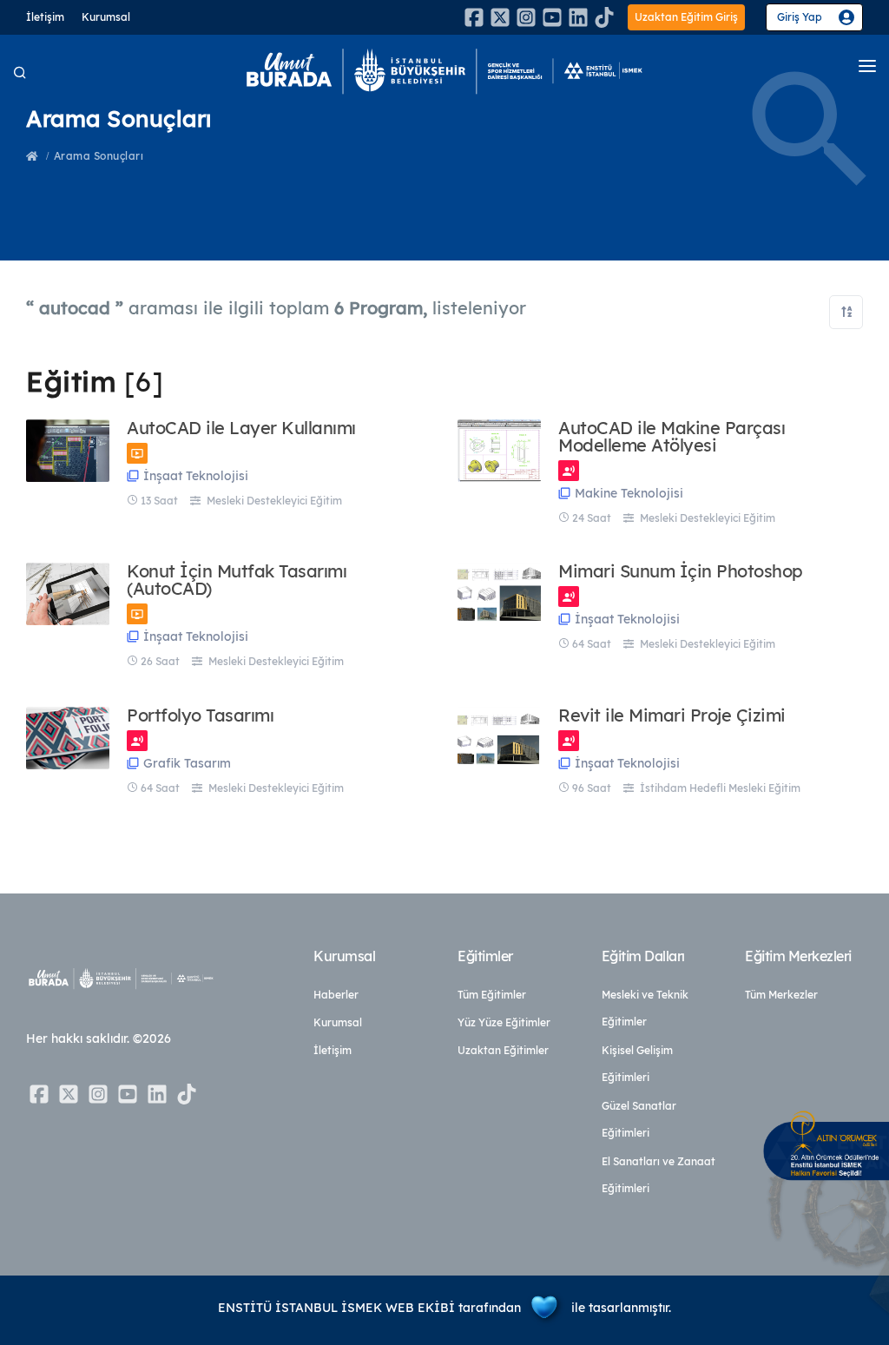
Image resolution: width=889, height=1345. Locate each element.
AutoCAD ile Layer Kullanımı (241, 428)
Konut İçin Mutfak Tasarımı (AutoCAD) (236, 580)
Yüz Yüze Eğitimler (504, 1022)
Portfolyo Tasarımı (200, 715)
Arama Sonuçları (99, 155)
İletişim (45, 16)
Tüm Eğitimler (492, 994)
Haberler (336, 994)
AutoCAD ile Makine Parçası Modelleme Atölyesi (671, 436)
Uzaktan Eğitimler (503, 1050)
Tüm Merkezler (781, 994)
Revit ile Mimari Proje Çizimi (672, 715)
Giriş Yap (799, 16)
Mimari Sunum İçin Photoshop (680, 571)
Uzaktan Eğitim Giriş (686, 16)
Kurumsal (106, 16)
